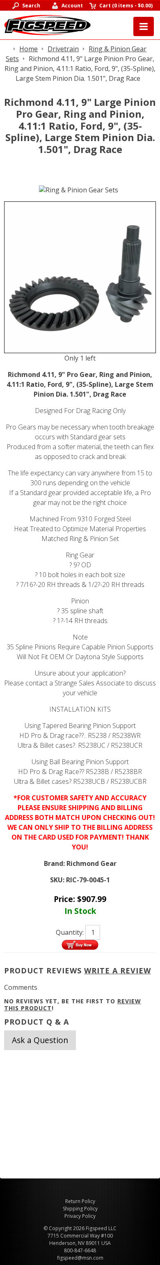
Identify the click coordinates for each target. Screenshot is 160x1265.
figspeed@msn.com (80, 1257)
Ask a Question (40, 1040)
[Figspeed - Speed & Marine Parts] (47, 24)
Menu (143, 26)
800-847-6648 (80, 1250)
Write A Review (117, 970)
